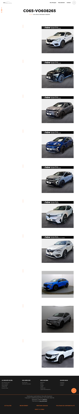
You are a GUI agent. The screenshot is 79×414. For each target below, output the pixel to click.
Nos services (24, 382)
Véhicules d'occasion (26, 383)
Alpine (42, 385)
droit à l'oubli (39, 409)
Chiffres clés (4, 386)
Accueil (30, 14)
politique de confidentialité (65, 405)
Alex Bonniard (43, 401)
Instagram (62, 383)
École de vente (5, 388)
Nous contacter (5, 383)
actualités (7, 405)
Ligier (41, 386)
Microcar (42, 388)
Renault (42, 382)
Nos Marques (53, 2)
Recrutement (61, 2)
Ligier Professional (45, 389)
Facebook (62, 382)
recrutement (24, 405)
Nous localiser (5, 385)
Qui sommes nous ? (6, 382)
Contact (69, 2)
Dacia (41, 383)
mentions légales (42, 405)
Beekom (45, 399)
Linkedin (62, 385)
